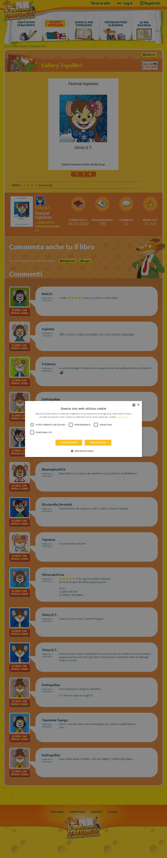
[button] (83, 451)
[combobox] (133, 405)
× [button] (138, 405)
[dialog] (83, 429)
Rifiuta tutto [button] (98, 442)
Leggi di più (122, 417)
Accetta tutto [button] (69, 442)
